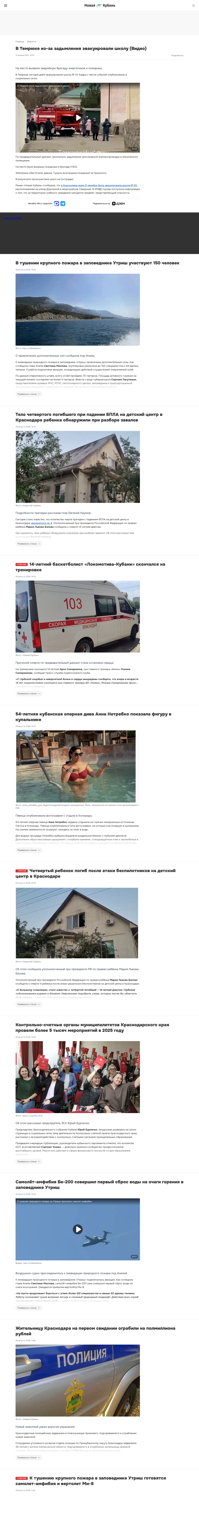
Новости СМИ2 (13, 218)
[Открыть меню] (5, 5)
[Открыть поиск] (194, 5)
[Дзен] (118, 203)
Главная (20, 41)
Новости (31, 41)
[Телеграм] (62, 203)
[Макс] (56, 203)
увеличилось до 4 (41, 523)
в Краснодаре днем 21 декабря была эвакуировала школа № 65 (99, 185)
